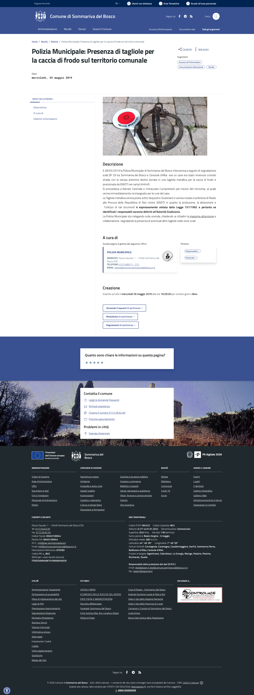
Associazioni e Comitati (204, 505)
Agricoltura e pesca (89, 476)
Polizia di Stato (87, 618)
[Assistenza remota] (201, 682)
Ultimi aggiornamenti (42, 651)
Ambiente (85, 481)
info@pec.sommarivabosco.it (52, 543)
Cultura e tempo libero (91, 505)
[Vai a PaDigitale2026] (204, 454)
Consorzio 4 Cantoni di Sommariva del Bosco (150, 608)
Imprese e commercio (130, 481)
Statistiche (37, 655)
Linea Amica (134, 613)
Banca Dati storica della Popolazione (146, 618)
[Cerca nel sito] (216, 16)
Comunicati (166, 486)
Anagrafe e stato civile (91, 486)
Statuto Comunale (41, 627)
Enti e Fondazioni (40, 495)
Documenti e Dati (40, 491)
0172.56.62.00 (42, 529)
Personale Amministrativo (44, 500)
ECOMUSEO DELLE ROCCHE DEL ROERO (100, 594)
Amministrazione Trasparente (46, 589)
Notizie (54, 41)
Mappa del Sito (39, 660)
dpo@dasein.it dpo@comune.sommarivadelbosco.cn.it (161, 567)
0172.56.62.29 (43, 532)
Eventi (196, 476)
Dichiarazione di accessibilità (45, 594)
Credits (35, 646)
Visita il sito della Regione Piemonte (145, 599)
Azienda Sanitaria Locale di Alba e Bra (146, 594)
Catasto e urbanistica (90, 500)
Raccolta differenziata (91, 603)
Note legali (37, 636)
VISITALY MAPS (88, 589)
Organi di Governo (40, 476)
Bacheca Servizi (39, 622)
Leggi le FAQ (38, 603)
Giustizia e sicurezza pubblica (134, 476)
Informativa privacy (41, 632)
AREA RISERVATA (127, 690)
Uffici (34, 486)
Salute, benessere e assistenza (135, 491)
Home (35, 41)
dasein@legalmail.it (143, 571)
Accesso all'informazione (160, 29)
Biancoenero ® (138, 686)
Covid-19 (165, 491)
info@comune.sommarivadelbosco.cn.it (57, 546)
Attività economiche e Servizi (207, 500)
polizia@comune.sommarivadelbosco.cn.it (135, 267)
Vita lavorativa (127, 505)
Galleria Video (200, 495)
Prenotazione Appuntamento (46, 608)
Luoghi (196, 481)
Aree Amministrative (42, 481)
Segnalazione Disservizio (44, 613)
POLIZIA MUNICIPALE (119, 252)
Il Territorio (198, 486)
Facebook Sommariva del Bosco (95, 608)
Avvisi (164, 495)
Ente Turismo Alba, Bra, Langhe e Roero (99, 613)
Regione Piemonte (42, 3)
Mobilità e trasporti (129, 486)
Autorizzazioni (87, 495)
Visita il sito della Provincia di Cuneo (145, 603)
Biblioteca (166, 481)
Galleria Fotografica (202, 491)
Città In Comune (191, 682)
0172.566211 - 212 (129, 264)
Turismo (123, 500)
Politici (35, 505)
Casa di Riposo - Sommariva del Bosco (146, 589)
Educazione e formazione (92, 509)
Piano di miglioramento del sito (47, 599)
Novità (44, 41)
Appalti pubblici (87, 491)
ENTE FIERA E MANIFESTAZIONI (96, 599)
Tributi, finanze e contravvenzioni (136, 495)
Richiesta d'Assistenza (42, 618)
